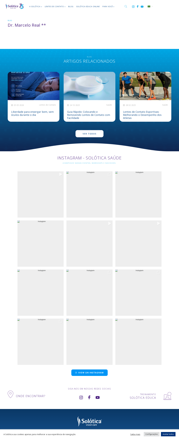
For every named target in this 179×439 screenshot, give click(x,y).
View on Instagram (91, 372)
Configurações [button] (151, 434)
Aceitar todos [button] (168, 434)
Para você (108, 6)
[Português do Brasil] (148, 6)
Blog (70, 6)
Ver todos (89, 133)
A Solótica (34, 6)
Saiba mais (135, 434)
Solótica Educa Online (88, 6)
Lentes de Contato (54, 6)
